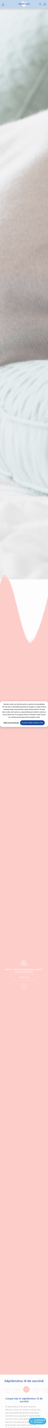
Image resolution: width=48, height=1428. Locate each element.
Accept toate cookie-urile (32, 723)
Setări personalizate (11, 723)
